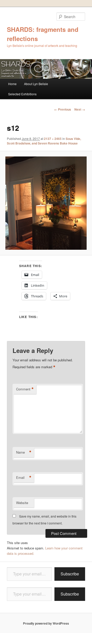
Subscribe (70, 574)
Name (23, 452)
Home (12, 84)
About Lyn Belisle (36, 84)
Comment (25, 389)
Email (23, 477)
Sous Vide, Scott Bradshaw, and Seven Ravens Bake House (44, 141)
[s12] (45, 203)
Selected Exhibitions (22, 94)
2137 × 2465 (53, 138)
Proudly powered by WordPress (46, 623)
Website (22, 502)
